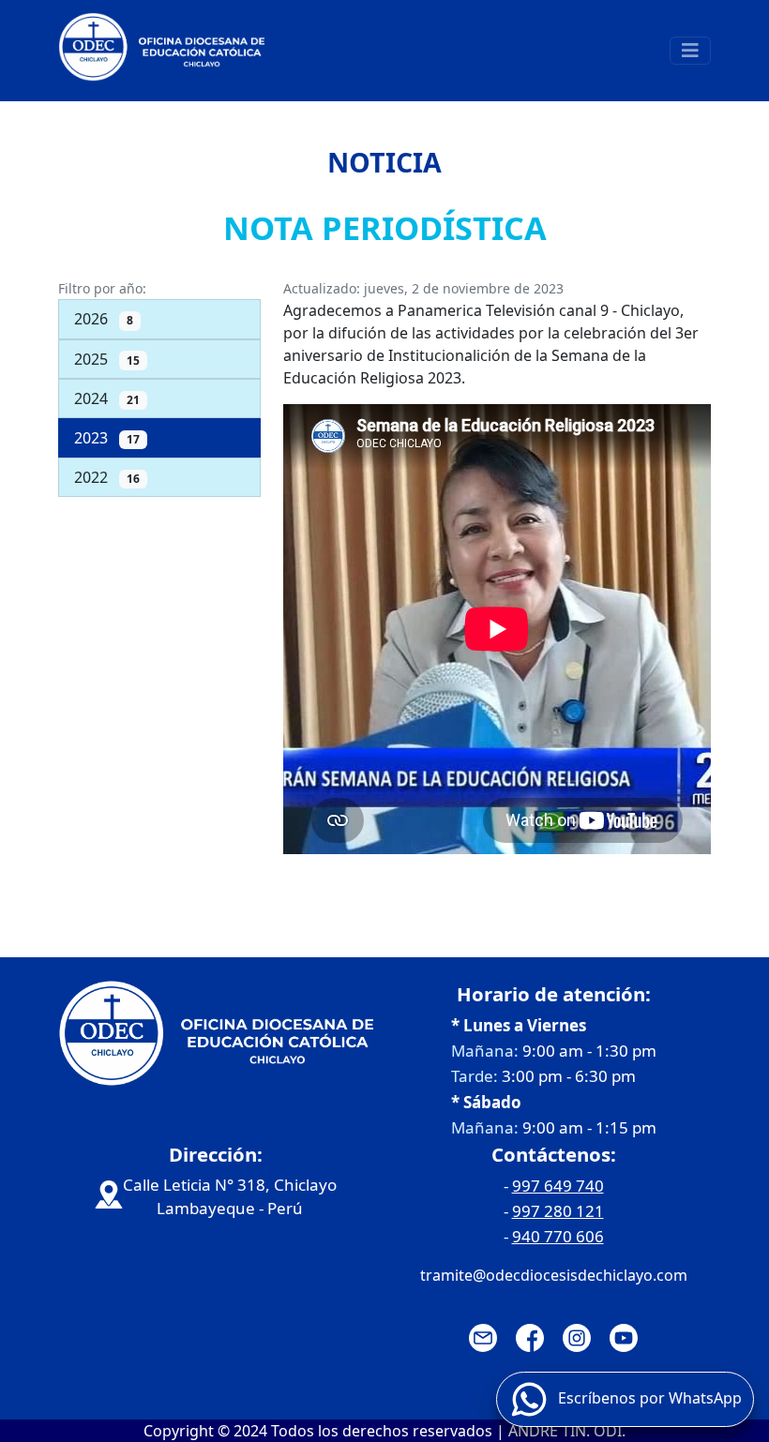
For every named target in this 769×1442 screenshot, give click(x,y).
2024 (107, 398)
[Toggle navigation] (690, 51)
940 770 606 (558, 1236)
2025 (107, 359)
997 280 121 (558, 1211)
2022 (107, 477)
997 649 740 (558, 1185)
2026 (103, 318)
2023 (107, 438)
